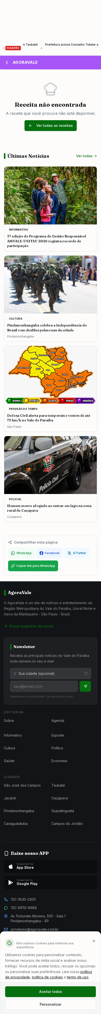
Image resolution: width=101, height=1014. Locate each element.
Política (57, 748)
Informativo (13, 735)
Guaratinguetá (62, 811)
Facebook (52, 553)
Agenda (57, 720)
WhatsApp (24, 553)
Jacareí (10, 798)
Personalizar (50, 1004)
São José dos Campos (22, 785)
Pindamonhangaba (19, 811)
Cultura (9, 748)
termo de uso (77, 977)
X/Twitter (79, 553)
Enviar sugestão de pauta (31, 626)
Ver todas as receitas (54, 125)
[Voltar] (7, 62)
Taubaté (58, 785)
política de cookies (47, 977)
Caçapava (59, 798)
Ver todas (84, 156)
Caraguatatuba (16, 823)
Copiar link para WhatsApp (35, 566)
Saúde (9, 761)
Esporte (57, 735)
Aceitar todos (50, 991)
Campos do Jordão (67, 823)
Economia (59, 761)
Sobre (9, 720)
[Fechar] (94, 941)
